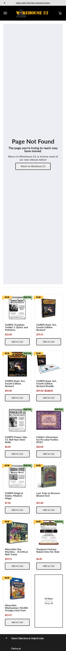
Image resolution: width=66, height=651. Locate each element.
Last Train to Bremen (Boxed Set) (48, 494)
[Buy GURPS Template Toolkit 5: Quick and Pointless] (17, 308)
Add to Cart (17, 341)
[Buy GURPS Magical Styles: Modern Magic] (17, 476)
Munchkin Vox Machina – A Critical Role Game (16, 552)
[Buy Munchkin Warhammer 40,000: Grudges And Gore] (17, 588)
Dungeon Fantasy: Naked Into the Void (47, 550)
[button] (60, 13)
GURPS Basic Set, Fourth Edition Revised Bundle (46, 383)
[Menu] (5, 13)
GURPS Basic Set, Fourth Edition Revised (46, 327)
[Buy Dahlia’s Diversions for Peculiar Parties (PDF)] (48, 420)
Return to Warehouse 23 (33, 166)
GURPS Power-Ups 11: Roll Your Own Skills (16, 439)
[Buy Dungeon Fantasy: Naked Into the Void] (48, 532)
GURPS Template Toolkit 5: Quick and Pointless (16, 327)
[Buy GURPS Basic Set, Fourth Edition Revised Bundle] (48, 364)
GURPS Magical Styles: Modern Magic (14, 496)
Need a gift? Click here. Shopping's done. (33, 3)
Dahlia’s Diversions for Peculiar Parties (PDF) (47, 439)
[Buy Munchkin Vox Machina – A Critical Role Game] (17, 532)
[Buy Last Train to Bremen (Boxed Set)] (48, 476)
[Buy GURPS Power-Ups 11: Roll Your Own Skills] (17, 420)
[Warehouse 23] (32, 13)
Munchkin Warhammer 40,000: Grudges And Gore (16, 608)
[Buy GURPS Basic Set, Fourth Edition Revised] (48, 308)
